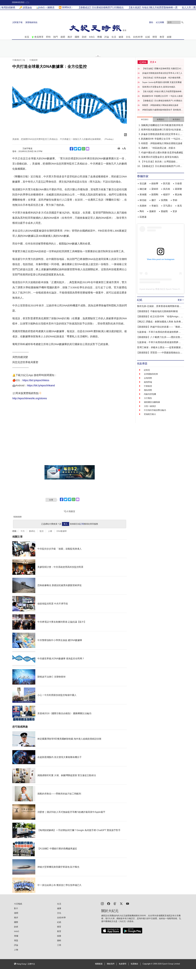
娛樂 (169, 37)
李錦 (175, 200)
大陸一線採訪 (150, 406)
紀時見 (147, 370)
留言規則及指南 (17, 516)
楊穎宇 (166, 194)
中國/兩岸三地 (18, 60)
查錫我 (164, 211)
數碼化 (32, 531)
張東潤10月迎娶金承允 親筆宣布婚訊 (158, 87)
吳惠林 (143, 205)
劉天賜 (166, 183)
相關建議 (98, 964)
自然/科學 (138, 37)
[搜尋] (182, 22)
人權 (50, 531)
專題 (16, 940)
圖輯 (59, 940)
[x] (121, 903)
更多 (175, 211)
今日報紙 (18, 904)
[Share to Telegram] (79, 148)
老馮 (179, 205)
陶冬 (142, 211)
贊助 (151, 22)
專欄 (99, 37)
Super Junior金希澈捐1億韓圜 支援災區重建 (162, 82)
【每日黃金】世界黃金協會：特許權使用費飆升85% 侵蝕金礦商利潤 (162, 78)
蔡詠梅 (178, 194)
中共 (23, 531)
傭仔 (153, 200)
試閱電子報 (17, 22)
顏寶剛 (154, 194)
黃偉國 (143, 194)
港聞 (62, 37)
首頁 (27, 37)
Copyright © (148, 964)
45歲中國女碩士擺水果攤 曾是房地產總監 (162, 152)
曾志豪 (143, 183)
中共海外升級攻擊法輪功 (155, 410)
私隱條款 (134, 964)
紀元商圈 (160, 22)
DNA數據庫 (62, 531)
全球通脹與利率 (151, 374)
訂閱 (82, 524)
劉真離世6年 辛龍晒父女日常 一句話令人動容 (162, 96)
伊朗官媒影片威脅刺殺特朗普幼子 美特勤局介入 (162, 110)
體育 (155, 37)
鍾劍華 (154, 183)
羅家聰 (178, 189)
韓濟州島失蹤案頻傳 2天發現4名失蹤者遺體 (162, 129)
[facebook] (108, 903)
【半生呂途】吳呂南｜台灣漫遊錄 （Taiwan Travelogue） (158, 161)
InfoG (92, 37)
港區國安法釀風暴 (152, 402)
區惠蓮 (143, 217)
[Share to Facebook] (71, 148)
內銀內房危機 (150, 394)
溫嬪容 (152, 211)
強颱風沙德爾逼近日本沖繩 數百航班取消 (162, 125)
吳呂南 (166, 189)
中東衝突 (148, 386)
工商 (59, 945)
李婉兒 (154, 205)
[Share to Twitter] (75, 148)
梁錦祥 (154, 189)
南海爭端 (148, 382)
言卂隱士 (167, 205)
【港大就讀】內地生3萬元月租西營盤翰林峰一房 (163, 91)
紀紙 (147, 37)
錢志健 (143, 189)
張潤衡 (164, 200)
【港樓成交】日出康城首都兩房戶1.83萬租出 (162, 100)
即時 (48, 37)
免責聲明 (122, 964)
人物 (16, 950)
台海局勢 (148, 378)
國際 (77, 37)
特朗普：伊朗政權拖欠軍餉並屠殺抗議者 (160, 105)
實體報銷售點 (31, 22)
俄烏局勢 (148, 390)
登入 (66, 524)
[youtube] (127, 903)
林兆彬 (143, 200)
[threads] (115, 903)
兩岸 (70, 37)
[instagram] (102, 903)
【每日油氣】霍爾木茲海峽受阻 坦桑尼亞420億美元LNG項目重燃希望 (162, 68)
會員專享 (38, 37)
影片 (16, 908)
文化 (128, 37)
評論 (106, 37)
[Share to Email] (87, 148)
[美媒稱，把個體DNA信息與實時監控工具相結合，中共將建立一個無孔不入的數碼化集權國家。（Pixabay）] (69, 104)
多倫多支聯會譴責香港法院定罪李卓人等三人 (162, 73)
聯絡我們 (110, 964)
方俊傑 (178, 183)
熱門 (55, 37)
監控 (42, 531)
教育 (162, 37)
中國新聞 (33, 60)
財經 (84, 37)
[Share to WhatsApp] (83, 148)
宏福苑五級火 (150, 414)
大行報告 (148, 398)
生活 (113, 37)
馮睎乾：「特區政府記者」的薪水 (158, 148)
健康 (121, 37)
